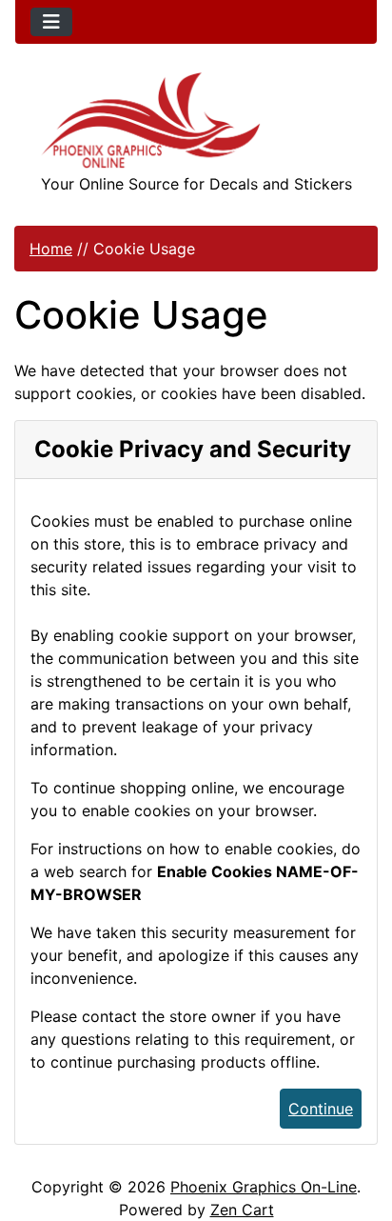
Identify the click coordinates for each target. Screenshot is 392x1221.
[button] (357, 1127)
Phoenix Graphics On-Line (263, 1186)
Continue (320, 1108)
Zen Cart (242, 1209)
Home (50, 248)
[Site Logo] (196, 120)
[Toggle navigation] (51, 22)
